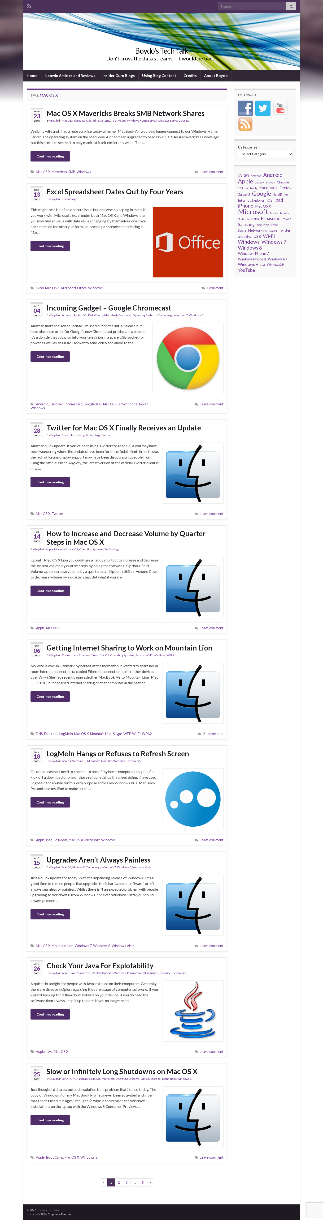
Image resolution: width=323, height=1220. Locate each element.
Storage (156, 1078)
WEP (127, 734)
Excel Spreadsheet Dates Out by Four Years (115, 191)
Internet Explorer (251, 200)
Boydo (54, 120)
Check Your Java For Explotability (100, 965)
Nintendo (243, 219)
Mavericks (59, 172)
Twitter (105, 435)
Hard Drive (83, 1078)
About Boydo (216, 75)
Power (286, 219)
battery (259, 182)
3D (240, 176)
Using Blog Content (159, 75)
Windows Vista (141, 867)
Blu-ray (270, 182)
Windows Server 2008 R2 (173, 120)
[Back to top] (312, 1192)
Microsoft (78, 120)
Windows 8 (196, 315)
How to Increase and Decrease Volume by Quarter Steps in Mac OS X (126, 537)
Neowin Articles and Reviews (70, 75)
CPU (240, 188)
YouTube (246, 270)
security (263, 225)
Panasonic (270, 218)
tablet (143, 404)
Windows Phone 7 (253, 253)
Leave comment (211, 172)
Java (73, 973)
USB (257, 236)
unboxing (245, 236)
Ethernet (84, 655)
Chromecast (72, 404)
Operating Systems (98, 120)
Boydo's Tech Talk (161, 50)
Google (89, 404)
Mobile (274, 213)
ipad (49, 840)
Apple (77, 315)
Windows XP (275, 265)
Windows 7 (181, 315)
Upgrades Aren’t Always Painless (98, 859)
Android (67, 315)
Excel (40, 288)
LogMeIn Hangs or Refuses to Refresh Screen (118, 753)
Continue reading (50, 156)
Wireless (159, 655)
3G (246, 175)
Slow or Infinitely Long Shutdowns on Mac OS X (122, 1071)
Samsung (246, 224)
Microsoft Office (74, 288)
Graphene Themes (59, 1214)
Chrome (56, 404)
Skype (117, 734)
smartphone (128, 404)
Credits (190, 75)
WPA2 (170, 655)
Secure (139, 655)
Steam (273, 230)
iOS (84, 315)
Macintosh (111, 315)
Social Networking (73, 435)
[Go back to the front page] (161, 41)
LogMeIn (66, 734)
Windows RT (278, 259)
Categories (248, 147)
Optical (145, 1078)
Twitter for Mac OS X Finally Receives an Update (124, 427)
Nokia (255, 219)
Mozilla (284, 213)
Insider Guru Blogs (119, 75)
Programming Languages (143, 973)
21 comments (213, 734)
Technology (118, 120)
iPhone (98, 315)
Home (32, 75)
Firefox (285, 187)
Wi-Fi (149, 655)
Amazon (256, 176)
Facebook (268, 187)
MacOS (66, 120)
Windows (84, 172)
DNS (39, 734)
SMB (71, 172)
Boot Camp (54, 1157)
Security (165, 973)
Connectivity (70, 655)
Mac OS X (43, 172)
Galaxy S (244, 194)
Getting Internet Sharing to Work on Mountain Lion (129, 647)
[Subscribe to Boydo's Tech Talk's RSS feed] (29, 5)
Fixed (95, 655)
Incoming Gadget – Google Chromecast (109, 307)
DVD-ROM (68, 1078)
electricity (251, 188)
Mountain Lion (101, 734)
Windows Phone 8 (252, 259)
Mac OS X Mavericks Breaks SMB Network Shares (126, 113)
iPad (90, 315)
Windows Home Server (141, 120)
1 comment (215, 288)
